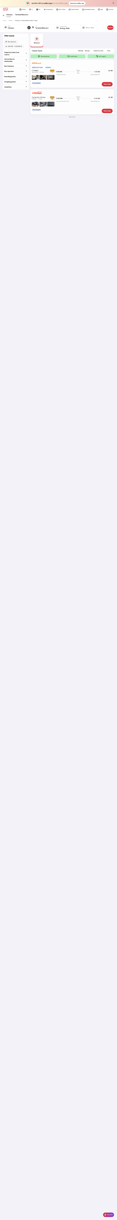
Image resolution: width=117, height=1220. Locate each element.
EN (39, 9)
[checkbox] (15, 44)
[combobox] (16, 27)
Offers (24, 9)
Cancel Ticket (75, 9)
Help (101, 9)
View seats (107, 84)
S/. (32, 9)
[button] (29, 27)
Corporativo (49, 9)
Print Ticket (62, 9)
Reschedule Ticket (89, 9)
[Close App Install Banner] (113, 3)
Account (111, 9)
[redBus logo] (5, 9)
